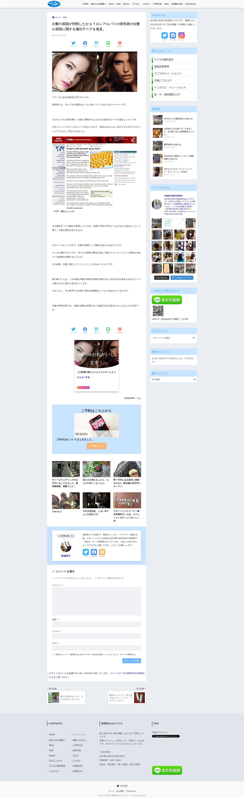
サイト (55, 643)
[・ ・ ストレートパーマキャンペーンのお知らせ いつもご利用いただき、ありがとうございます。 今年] (191, 257)
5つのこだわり (55, 760)
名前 (55, 619)
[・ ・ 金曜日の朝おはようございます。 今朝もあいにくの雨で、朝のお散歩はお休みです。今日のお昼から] (191, 268)
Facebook (94, 556)
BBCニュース (67, 211)
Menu (111, 4)
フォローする (83, 377)
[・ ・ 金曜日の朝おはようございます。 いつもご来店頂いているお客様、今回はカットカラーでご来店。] (168, 246)
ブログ (75, 755)
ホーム (111, 791)
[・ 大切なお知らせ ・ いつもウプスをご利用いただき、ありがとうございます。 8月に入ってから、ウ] (179, 223)
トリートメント (79, 735)
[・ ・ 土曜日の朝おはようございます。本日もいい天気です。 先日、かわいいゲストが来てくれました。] (157, 257)
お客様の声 (77, 766)
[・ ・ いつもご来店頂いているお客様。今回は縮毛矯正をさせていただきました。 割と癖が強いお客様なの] (179, 257)
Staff (118, 4)
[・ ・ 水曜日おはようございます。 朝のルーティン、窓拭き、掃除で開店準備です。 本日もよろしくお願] (179, 246)
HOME (85, 4)
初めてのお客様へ (98, 4)
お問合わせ (77, 771)
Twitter (85, 556)
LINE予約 (76, 750)
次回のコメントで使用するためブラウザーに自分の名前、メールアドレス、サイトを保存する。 (96, 654)
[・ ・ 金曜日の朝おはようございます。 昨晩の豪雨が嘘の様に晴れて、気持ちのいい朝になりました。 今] (168, 257)
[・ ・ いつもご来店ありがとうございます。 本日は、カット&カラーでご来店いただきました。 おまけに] (191, 246)
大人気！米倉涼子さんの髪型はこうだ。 (168, 358)
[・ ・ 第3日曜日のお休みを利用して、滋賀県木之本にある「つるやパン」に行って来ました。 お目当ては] (179, 235)
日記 (139, 398)
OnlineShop (190, 4)
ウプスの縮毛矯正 (57, 766)
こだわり (146, 4)
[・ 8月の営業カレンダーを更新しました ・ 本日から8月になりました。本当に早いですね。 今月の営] (191, 223)
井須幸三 (190, 358)
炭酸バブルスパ (79, 740)
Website (102, 556)
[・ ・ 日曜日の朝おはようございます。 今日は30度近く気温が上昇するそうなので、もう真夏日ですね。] (179, 268)
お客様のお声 (177, 4)
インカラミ (54, 771)
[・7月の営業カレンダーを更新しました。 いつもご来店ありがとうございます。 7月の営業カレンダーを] (157, 235)
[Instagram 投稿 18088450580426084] (168, 223)
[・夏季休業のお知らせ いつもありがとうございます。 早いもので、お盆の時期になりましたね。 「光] (157, 223)
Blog (166, 4)
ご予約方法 (157, 4)
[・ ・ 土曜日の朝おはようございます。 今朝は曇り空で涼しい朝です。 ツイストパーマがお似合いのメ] (157, 246)
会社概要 (120, 791)
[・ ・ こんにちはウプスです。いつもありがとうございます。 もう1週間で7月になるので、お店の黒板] (191, 235)
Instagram (181, 40)
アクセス (136, 4)
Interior (126, 4)
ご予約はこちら (96, 446)
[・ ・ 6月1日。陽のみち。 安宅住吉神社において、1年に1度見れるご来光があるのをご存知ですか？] (168, 268)
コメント (58, 585)
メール (56, 631)
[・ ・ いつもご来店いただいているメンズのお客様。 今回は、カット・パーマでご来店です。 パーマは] (168, 235)
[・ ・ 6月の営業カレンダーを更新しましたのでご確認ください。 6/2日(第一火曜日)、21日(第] (157, 268)
